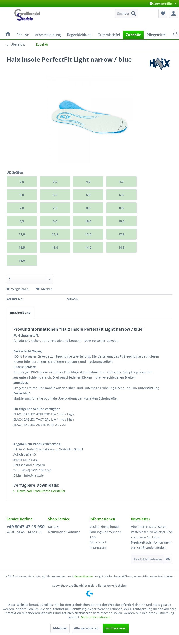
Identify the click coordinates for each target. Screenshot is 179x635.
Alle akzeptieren (86, 628)
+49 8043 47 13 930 (26, 527)
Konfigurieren (115, 628)
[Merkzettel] (162, 13)
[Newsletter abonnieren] (168, 559)
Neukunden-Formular (64, 532)
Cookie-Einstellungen (105, 526)
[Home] (8, 34)
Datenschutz (99, 542)
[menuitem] (126, 13)
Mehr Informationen (95, 617)
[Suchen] (133, 13)
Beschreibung (20, 312)
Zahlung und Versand (105, 532)
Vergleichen (19, 289)
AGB (93, 537)
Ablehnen (60, 628)
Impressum (98, 547)
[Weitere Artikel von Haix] (160, 63)
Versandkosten (83, 576)
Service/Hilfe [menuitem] (163, 4)
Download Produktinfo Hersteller (40, 491)
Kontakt (53, 526)
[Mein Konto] (173, 13)
